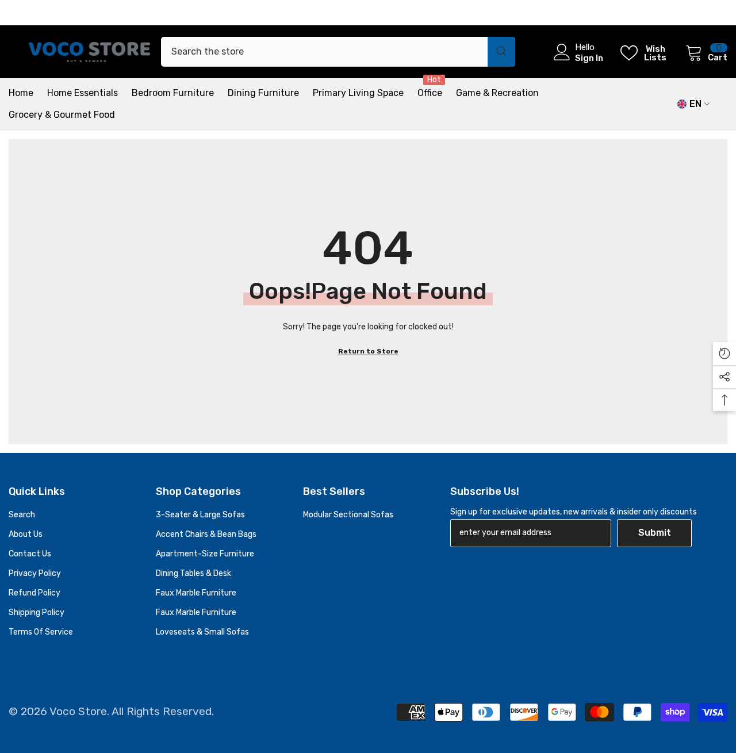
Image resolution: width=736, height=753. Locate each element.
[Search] (338, 52)
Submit (654, 532)
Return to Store (368, 351)
